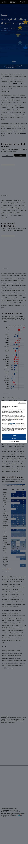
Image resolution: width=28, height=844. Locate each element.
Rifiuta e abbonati (22, 402)
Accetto (14, 438)
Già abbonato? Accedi (14, 441)
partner (18, 424)
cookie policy (16, 417)
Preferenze (14, 435)
